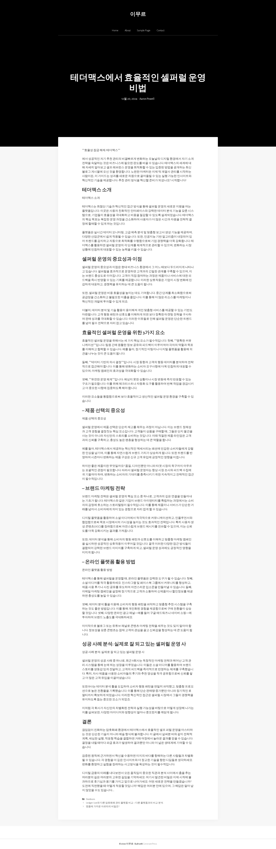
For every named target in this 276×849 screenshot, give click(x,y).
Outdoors (90, 799)
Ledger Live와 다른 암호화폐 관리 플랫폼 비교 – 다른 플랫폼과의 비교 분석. (125, 803)
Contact (160, 30)
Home (115, 30)
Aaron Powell (146, 98)
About (127, 30)
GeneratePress (150, 844)
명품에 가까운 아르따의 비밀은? (102, 806)
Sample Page (143, 30)
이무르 (138, 14)
